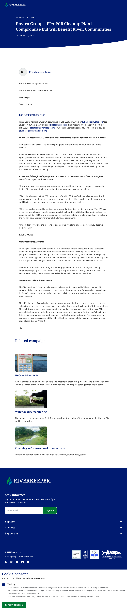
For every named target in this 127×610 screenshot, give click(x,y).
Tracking (11, 584)
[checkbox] (3, 584)
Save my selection (14, 604)
